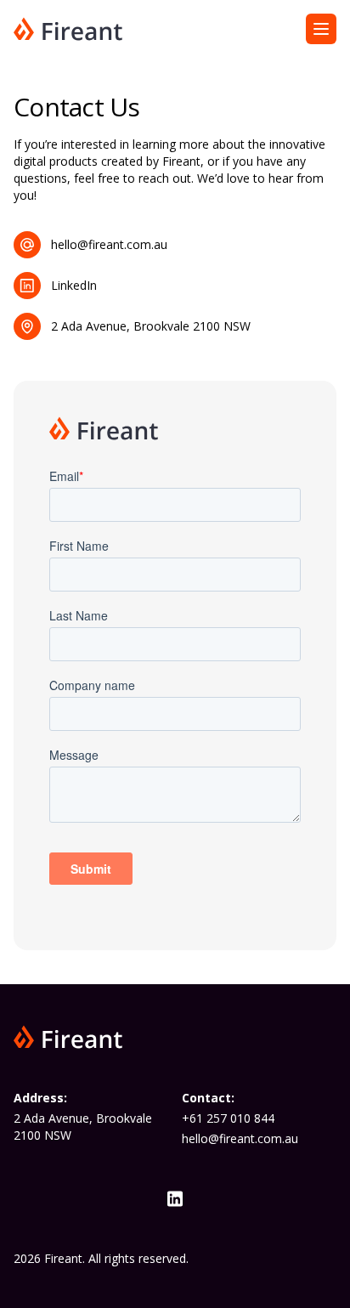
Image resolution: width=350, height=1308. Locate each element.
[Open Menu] (321, 29)
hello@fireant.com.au (240, 1138)
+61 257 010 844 (228, 1118)
